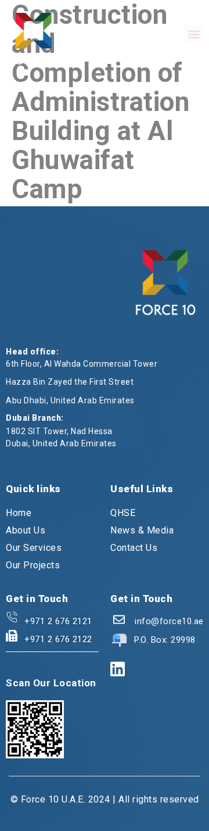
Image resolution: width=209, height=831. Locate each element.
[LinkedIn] (117, 670)
